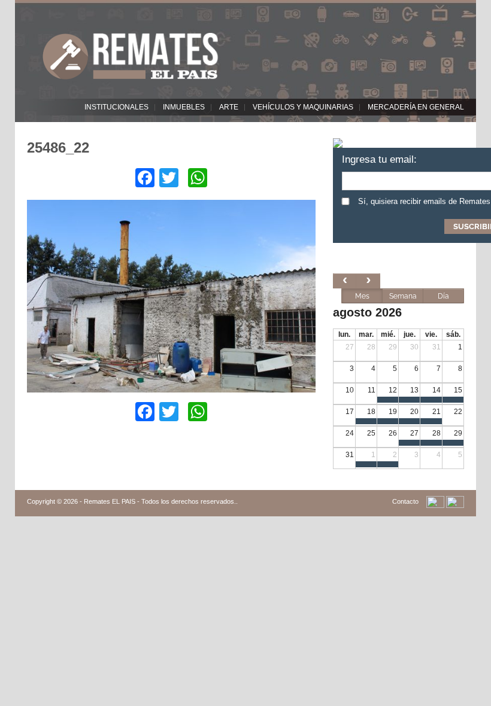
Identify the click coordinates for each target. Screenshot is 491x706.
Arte (228, 107)
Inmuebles (184, 107)
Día (443, 296)
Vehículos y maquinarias (303, 107)
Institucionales (116, 107)
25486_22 (58, 147)
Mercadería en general (416, 107)
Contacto (405, 501)
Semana (403, 296)
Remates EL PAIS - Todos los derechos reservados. (160, 501)
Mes (362, 296)
